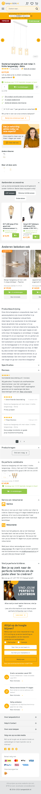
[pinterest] (13, 749)
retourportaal (7, 549)
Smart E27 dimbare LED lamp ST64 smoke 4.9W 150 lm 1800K (31, 226)
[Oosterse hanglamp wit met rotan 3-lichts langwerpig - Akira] (5, 476)
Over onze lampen (11, 729)
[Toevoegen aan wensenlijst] (36, 87)
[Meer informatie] (31, 16)
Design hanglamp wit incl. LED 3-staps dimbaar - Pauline (15, 281)
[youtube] (16, 749)
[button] (20, 16)
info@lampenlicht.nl (28, 551)
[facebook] (5, 749)
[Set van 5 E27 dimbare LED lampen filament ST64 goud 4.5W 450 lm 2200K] (15, 476)
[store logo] (10, 3)
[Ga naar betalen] (38, 40)
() (15, 69)
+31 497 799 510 (8, 554)
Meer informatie (26, 392)
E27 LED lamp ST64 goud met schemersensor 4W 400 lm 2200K (10, 226)
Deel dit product (30, 69)
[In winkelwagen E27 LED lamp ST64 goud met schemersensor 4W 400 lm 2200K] (15, 235)
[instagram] (9, 749)
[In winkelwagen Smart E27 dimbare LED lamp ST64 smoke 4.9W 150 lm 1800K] (36, 237)
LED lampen (10, 193)
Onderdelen (20, 198)
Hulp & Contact (10, 723)
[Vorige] (2, 40)
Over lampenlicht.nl (12, 717)
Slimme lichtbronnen (26, 193)
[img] (20, 40)
